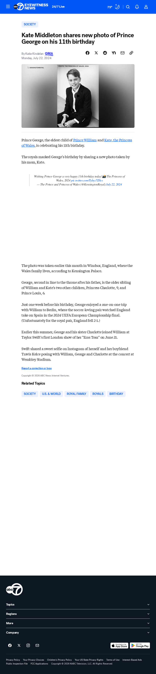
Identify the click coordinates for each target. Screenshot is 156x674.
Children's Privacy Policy (59, 660)
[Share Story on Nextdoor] (114, 53)
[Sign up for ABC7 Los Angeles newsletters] (37, 645)
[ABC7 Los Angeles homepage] (31, 7)
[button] (8, 6)
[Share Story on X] (96, 53)
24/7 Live (58, 7)
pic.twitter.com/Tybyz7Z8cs (87, 180)
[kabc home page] (14, 589)
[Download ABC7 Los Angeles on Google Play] (140, 646)
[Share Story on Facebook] (87, 53)
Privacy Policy (13, 660)
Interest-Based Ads (132, 660)
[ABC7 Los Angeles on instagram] (28, 645)
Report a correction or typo (36, 368)
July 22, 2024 (114, 184)
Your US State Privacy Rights (89, 660)
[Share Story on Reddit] (105, 53)
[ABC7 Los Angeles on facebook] (10, 645)
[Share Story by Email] (122, 53)
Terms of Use (112, 660)
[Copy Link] (131, 53)
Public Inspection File (17, 664)
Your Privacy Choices (33, 660)
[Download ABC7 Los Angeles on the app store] (119, 646)
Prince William (85, 139)
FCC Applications (39, 664)
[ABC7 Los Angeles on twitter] (19, 645)
